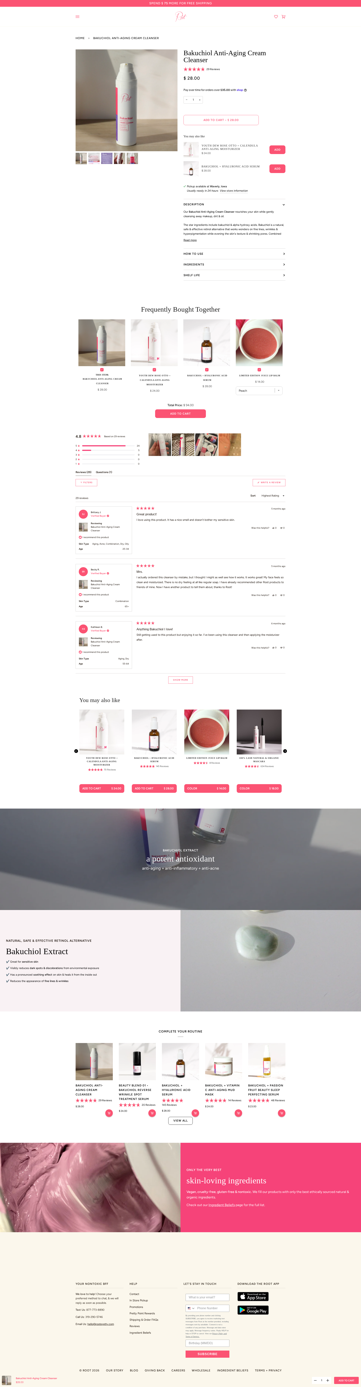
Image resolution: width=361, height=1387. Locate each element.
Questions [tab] (104, 472)
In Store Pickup (139, 1300)
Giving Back (155, 1370)
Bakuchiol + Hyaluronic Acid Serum (231, 166)
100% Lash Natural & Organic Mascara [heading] (259, 760)
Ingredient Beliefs (222, 1205)
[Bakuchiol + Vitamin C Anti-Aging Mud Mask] (223, 1061)
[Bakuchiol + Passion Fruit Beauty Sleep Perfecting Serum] (266, 1061)
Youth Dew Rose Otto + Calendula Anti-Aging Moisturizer (230, 147)
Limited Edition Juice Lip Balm (259, 375)
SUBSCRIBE (208, 1354)
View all (180, 1120)
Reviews (135, 1326)
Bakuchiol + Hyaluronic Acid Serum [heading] (154, 760)
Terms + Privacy (268, 1370)
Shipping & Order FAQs (144, 1319)
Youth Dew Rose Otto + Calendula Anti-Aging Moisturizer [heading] (102, 761)
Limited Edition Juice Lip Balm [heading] (206, 758)
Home (80, 38)
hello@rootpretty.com (100, 1324)
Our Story (114, 1370)
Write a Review (272, 483)
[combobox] (190, 1308)
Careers (178, 1370)
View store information (234, 190)
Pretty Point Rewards (142, 1313)
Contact (134, 1294)
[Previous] (76, 751)
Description (194, 204)
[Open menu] (81, 16)
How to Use (193, 253)
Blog (134, 1370)
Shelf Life (192, 275)
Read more (190, 240)
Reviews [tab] (83, 472)
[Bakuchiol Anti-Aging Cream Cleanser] (94, 1061)
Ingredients (194, 264)
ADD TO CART (346, 1380)
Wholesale (201, 1370)
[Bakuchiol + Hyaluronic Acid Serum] (180, 1061)
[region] (195, 444)
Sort (253, 495)
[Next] (285, 751)
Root (87, 1370)
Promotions (136, 1307)
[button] (202, 69)
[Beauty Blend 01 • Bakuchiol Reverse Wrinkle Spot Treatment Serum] (137, 1061)
